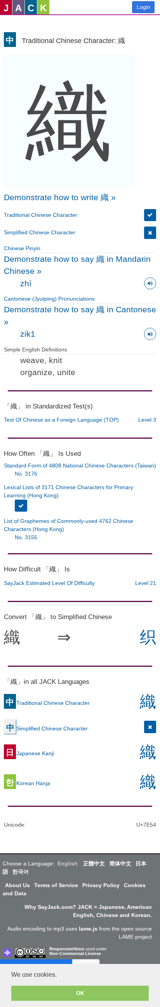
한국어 (20, 872)
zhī (25, 283)
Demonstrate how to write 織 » (60, 197)
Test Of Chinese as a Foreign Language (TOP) (61, 420)
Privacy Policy (101, 885)
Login (143, 7)
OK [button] (80, 993)
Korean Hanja (28, 783)
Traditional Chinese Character (40, 215)
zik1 (27, 333)
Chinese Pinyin (22, 248)
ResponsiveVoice (66, 948)
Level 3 (147, 420)
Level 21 (145, 583)
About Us (17, 885)
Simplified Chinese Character (39, 232)
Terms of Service (56, 885)
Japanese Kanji (30, 753)
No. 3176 (26, 474)
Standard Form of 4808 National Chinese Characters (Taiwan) (80, 465)
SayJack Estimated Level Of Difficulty (49, 583)
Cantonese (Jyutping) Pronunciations (49, 299)
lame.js (88, 929)
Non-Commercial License (75, 953)
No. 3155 (26, 537)
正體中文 (94, 863)
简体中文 (120, 863)
